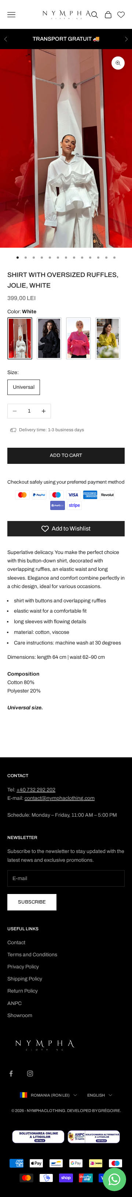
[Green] (107, 338)
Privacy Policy (23, 966)
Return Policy (22, 991)
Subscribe (32, 902)
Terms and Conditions (32, 954)
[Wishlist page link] (121, 14)
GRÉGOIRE (109, 1110)
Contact (16, 942)
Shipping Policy (24, 979)
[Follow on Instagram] (30, 1073)
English (96, 1095)
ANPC (14, 1003)
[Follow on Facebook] (11, 1073)
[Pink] (78, 338)
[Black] (49, 338)
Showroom (19, 1015)
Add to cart (66, 455)
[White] (19, 338)
